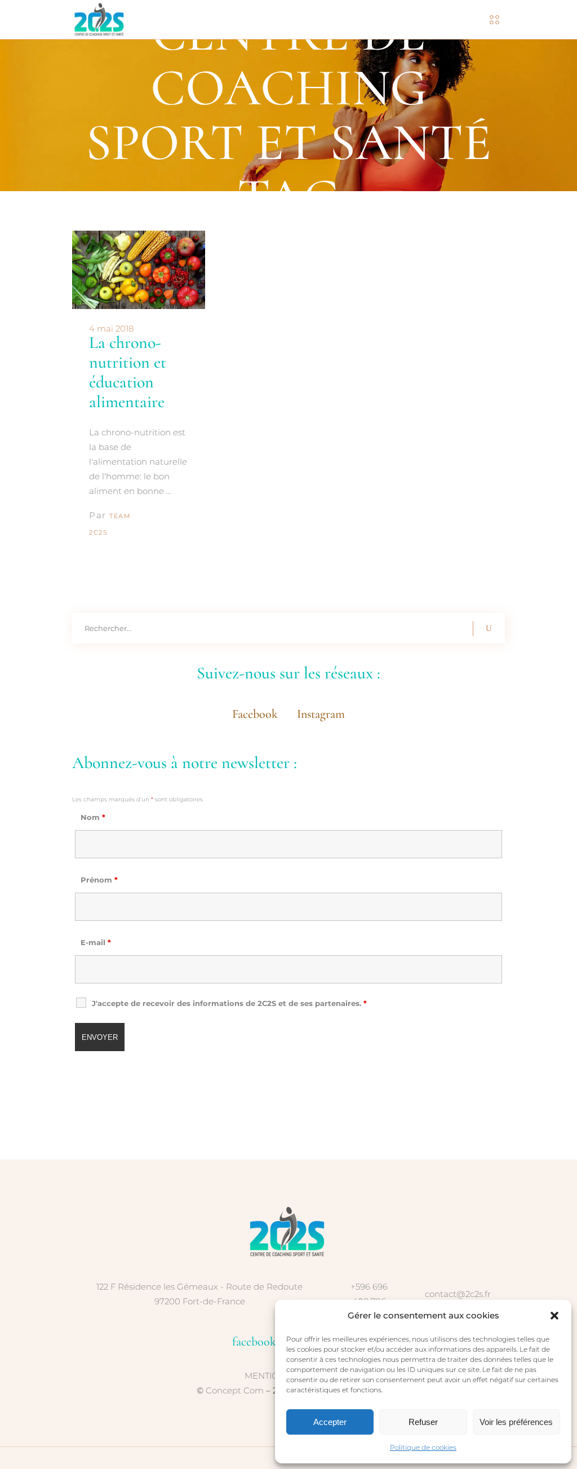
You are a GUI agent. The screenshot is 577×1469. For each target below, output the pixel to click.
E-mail (96, 942)
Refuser (423, 1422)
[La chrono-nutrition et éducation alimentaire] (138, 270)
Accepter (330, 1422)
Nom (93, 817)
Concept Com (235, 1390)
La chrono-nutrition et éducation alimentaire (127, 372)
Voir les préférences (516, 1422)
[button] (554, 1315)
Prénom (99, 879)
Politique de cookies (423, 1447)
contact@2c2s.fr (458, 1294)
